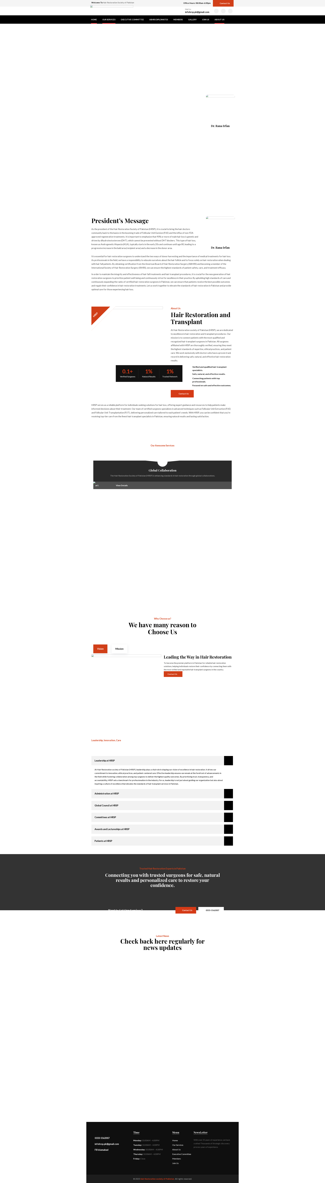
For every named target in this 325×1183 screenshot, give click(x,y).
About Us (219, 19)
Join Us (205, 19)
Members (178, 19)
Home (94, 19)
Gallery (192, 19)
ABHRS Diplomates (158, 19)
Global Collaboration (162, 470)
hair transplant (103, 957)
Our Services (108, 19)
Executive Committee (132, 19)
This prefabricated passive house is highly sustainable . (133, 961)
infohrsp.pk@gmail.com (197, 12)
